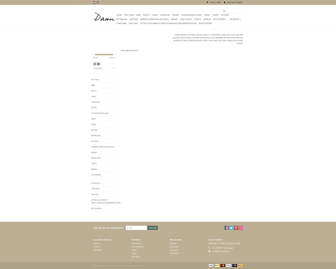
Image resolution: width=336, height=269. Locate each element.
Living (155, 15)
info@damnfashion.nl (221, 251)
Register (173, 243)
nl (94, 2)
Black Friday (205, 23)
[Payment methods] (211, 265)
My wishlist (174, 253)
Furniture (165, 15)
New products (138, 246)
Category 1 (235, 19)
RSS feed (135, 256)
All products (137, 243)
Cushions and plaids (191, 15)
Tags (134, 253)
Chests (197, 19)
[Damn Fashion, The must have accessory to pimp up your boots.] (104, 17)
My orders (174, 246)
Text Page (129, 15)
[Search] (224, 11)
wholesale (97, 250)
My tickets (174, 250)
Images (174, 19)
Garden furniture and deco (154, 19)
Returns (96, 243)
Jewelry (207, 19)
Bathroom (121, 19)
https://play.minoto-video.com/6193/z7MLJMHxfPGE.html (168, 23)
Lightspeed (140, 265)
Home (119, 15)
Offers (134, 250)
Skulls (146, 15)
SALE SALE (133, 23)
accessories (219, 19)
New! (138, 15)
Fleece (215, 15)
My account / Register (235, 2)
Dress (207, 15)
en (98, 2)
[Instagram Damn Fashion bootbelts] (241, 228)
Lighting (133, 19)
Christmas (121, 23)
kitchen (225, 15)
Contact (96, 246)
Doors (175, 15)
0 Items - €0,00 (215, 2)
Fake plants (186, 19)
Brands (183, 35)
